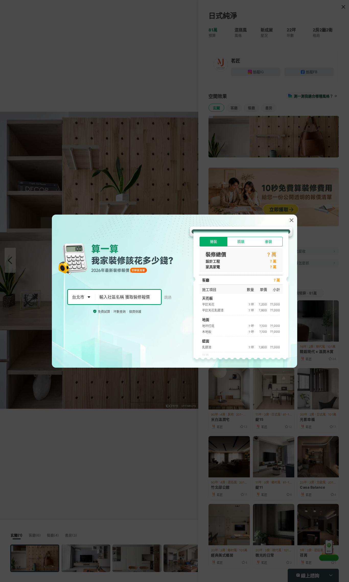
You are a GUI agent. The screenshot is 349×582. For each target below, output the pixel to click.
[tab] (213, 241)
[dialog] (174, 291)
